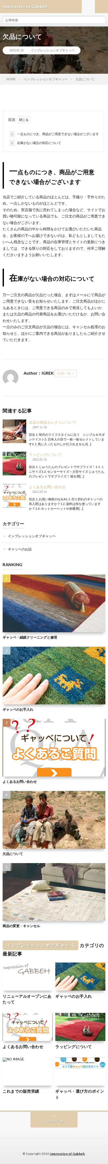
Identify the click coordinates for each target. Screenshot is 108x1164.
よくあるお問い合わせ (47, 487)
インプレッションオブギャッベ (53, 50)
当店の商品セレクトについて (53, 422)
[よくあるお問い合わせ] (14, 496)
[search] (101, 20)
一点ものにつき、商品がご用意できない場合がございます (55, 134)
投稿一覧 (64, 373)
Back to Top (54, 1121)
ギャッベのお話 (20, 549)
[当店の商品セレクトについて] (14, 431)
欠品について (13, 854)
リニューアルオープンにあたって (27, 999)
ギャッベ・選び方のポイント (79, 1094)
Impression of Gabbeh (67, 1154)
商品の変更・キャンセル (21, 926)
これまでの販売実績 (21, 1091)
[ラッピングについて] (14, 463)
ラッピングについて (45, 454)
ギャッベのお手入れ (18, 709)
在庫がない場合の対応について (36, 143)
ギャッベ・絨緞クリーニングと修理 (30, 637)
